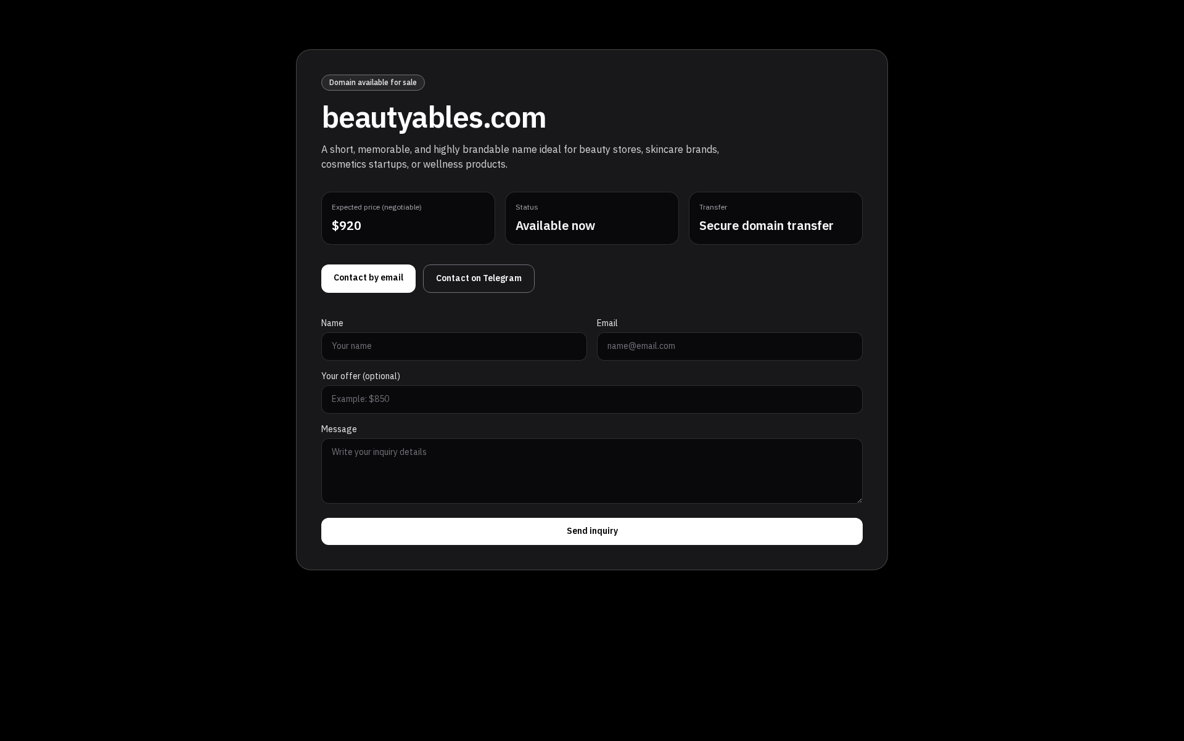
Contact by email (368, 277)
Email (607, 323)
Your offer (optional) (360, 376)
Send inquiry (592, 531)
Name (332, 323)
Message (339, 430)
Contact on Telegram (479, 278)
